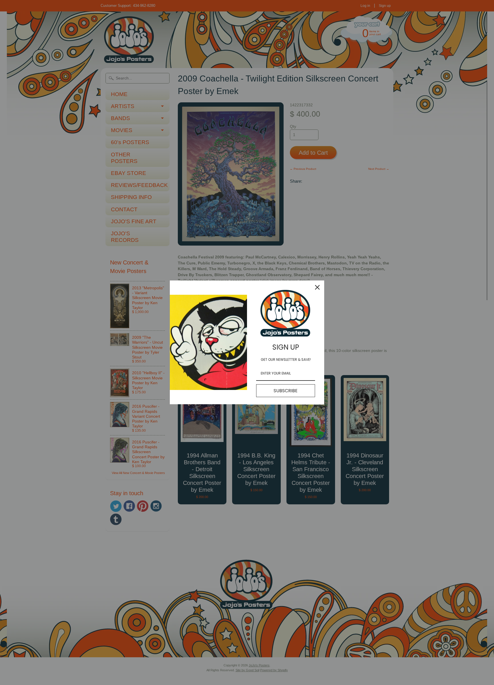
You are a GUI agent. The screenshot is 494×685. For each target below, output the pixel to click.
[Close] (317, 287)
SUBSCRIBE (286, 390)
